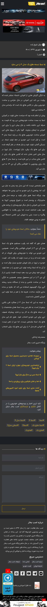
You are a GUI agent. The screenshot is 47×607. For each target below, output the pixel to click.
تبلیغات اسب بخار (14, 562)
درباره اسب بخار (37, 562)
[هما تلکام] (24, 23)
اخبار (40, 54)
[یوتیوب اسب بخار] (29, 573)
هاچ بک (39, 430)
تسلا (41, 420)
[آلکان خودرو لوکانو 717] (23, 11)
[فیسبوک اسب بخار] (22, 573)
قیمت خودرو (27, 566)
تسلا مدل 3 (19, 420)
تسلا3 (24, 425)
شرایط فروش (38, 566)
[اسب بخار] (37, 3)
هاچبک (28, 430)
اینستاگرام (24, 406)
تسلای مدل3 (12, 425)
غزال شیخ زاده (36, 44)
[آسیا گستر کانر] (24, 29)
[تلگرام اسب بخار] (23, 177)
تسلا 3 (31, 420)
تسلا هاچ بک (37, 425)
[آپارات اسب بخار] (16, 573)
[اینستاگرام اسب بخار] (41, 573)
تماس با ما (26, 562)
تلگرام (33, 406)
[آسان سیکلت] (23, 604)
